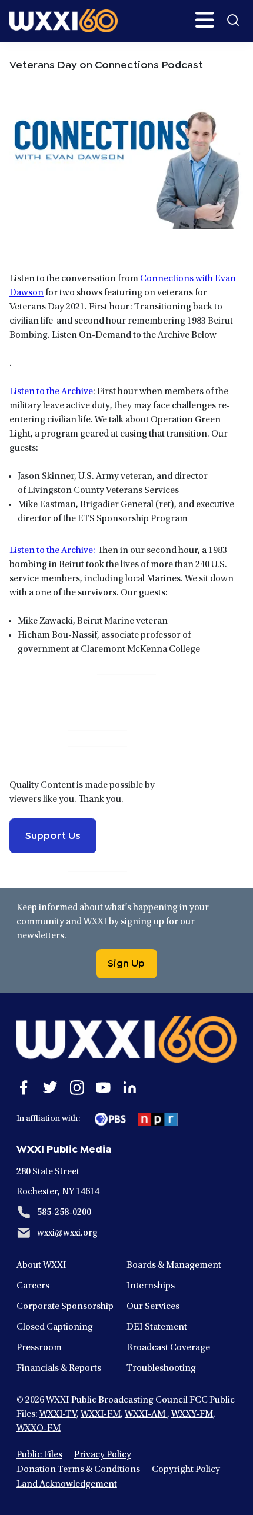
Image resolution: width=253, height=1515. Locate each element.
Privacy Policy (102, 1455)
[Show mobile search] (233, 20)
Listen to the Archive (51, 392)
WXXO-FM (38, 1428)
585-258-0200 (64, 1212)
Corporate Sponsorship (65, 1306)
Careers (32, 1286)
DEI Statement (156, 1327)
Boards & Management (173, 1265)
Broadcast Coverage (168, 1348)
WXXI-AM (146, 1414)
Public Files (39, 1455)
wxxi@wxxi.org (67, 1233)
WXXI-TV (57, 1414)
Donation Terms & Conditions (78, 1469)
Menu (205, 20)
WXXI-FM (101, 1414)
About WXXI (41, 1265)
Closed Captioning (54, 1327)
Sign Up (126, 961)
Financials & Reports (58, 1368)
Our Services (152, 1306)
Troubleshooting (161, 1368)
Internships (150, 1286)
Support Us (53, 834)
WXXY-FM (192, 1414)
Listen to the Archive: (53, 550)
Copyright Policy (186, 1469)
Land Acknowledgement (66, 1484)
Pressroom (39, 1348)
